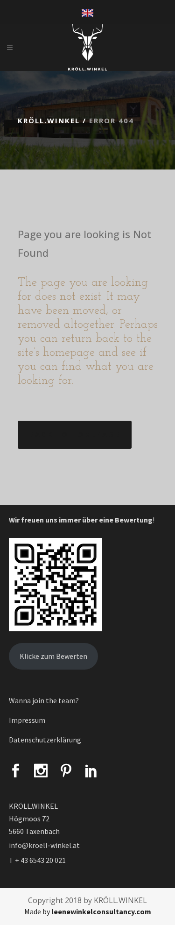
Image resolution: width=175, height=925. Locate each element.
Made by (87, 911)
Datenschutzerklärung (45, 739)
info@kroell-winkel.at (44, 845)
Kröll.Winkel (49, 120)
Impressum (27, 720)
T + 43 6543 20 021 (37, 860)
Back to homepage (74, 434)
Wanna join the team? (44, 700)
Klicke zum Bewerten (53, 656)
